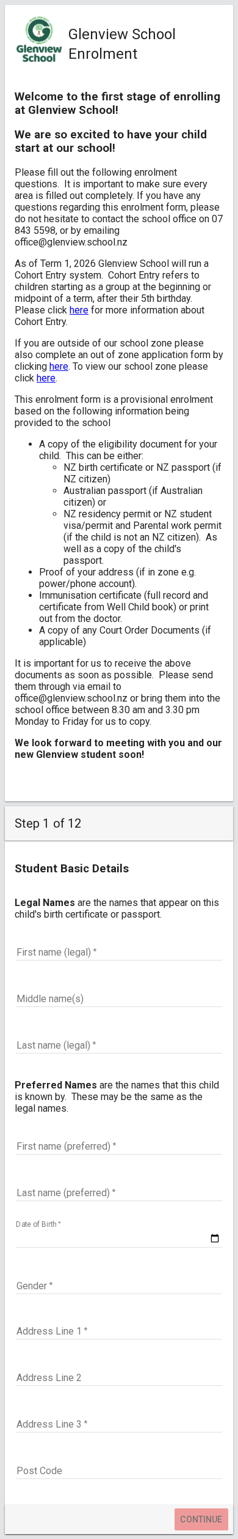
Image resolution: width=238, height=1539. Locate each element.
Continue (201, 1519)
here (79, 310)
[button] (119, 1286)
